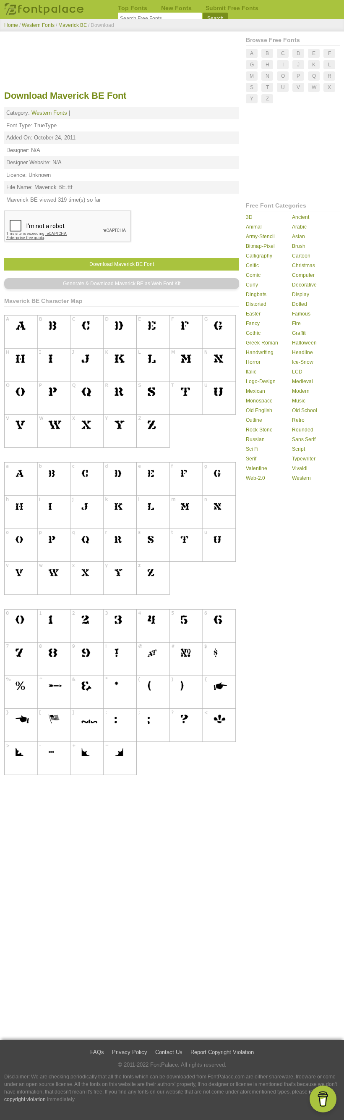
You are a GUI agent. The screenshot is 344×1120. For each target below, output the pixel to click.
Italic (251, 372)
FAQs (97, 1052)
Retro (298, 420)
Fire (296, 323)
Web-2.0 (255, 478)
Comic (253, 275)
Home (11, 25)
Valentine (256, 468)
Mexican (255, 391)
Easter (253, 314)
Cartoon (301, 256)
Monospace (259, 401)
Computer (303, 275)
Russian (255, 439)
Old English (259, 410)
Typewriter (303, 459)
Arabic (299, 227)
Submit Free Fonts (232, 8)
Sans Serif (303, 439)
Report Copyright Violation (222, 1052)
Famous (301, 314)
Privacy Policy (129, 1052)
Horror (253, 362)
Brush (298, 246)
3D (249, 217)
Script (298, 449)
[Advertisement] (121, 62)
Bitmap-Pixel (260, 246)
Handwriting (260, 352)
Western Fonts (38, 25)
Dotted (299, 304)
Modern (301, 391)
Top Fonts (132, 8)
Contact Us (168, 1052)
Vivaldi (300, 468)
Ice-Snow (302, 362)
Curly (252, 285)
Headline (302, 352)
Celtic (252, 265)
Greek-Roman (262, 343)
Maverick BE (73, 25)
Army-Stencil (260, 236)
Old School (304, 410)
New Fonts (176, 8)
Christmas (303, 265)
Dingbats (256, 294)
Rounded (302, 430)
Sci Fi (252, 449)
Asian (298, 236)
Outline (254, 420)
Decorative (304, 285)
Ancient (300, 217)
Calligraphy (259, 256)
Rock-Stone (259, 430)
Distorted (256, 304)
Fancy (253, 323)
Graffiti (299, 333)
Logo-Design (261, 381)
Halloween (304, 343)
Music (298, 401)
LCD (297, 372)
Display (300, 294)
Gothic (253, 333)
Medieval (302, 381)
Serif (251, 459)
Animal (254, 227)
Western (301, 478)
